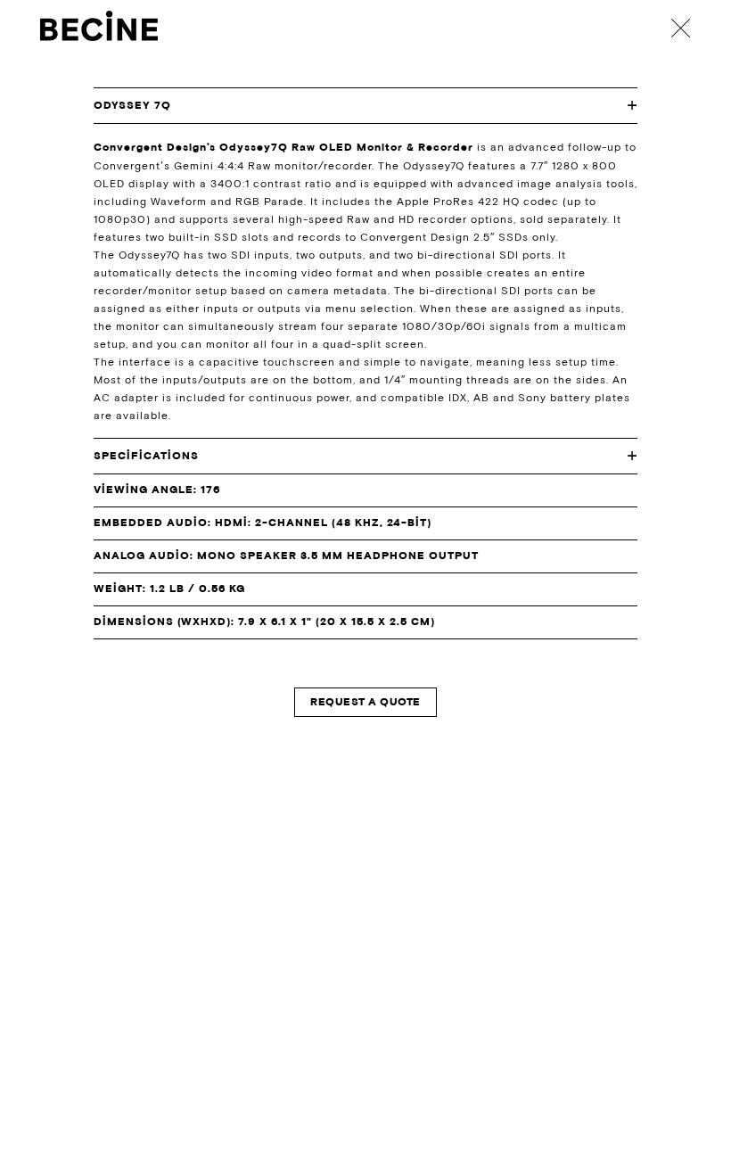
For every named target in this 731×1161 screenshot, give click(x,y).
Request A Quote (365, 702)
